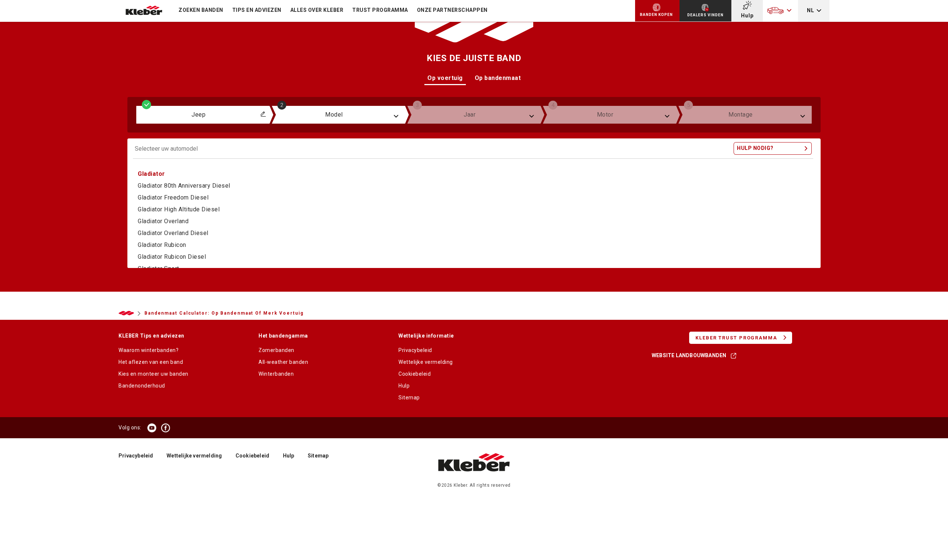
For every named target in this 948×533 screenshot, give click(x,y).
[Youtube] (151, 427)
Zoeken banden (200, 10)
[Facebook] (165, 427)
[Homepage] (474, 478)
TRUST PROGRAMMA (380, 10)
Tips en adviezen (256, 10)
